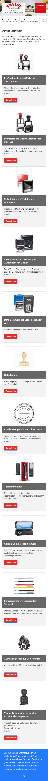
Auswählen (11, 100)
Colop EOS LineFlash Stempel (20, 543)
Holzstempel (10, 374)
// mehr (7, 93)
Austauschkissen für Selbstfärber (22, 658)
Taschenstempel (13, 486)
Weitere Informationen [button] (26, 769)
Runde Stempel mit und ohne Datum (23, 429)
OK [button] (24, 776)
